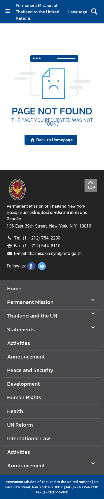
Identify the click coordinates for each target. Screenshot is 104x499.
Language (77, 12)
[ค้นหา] (94, 12)
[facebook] (31, 268)
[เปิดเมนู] (10, 11)
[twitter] (42, 268)
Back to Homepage (54, 140)
